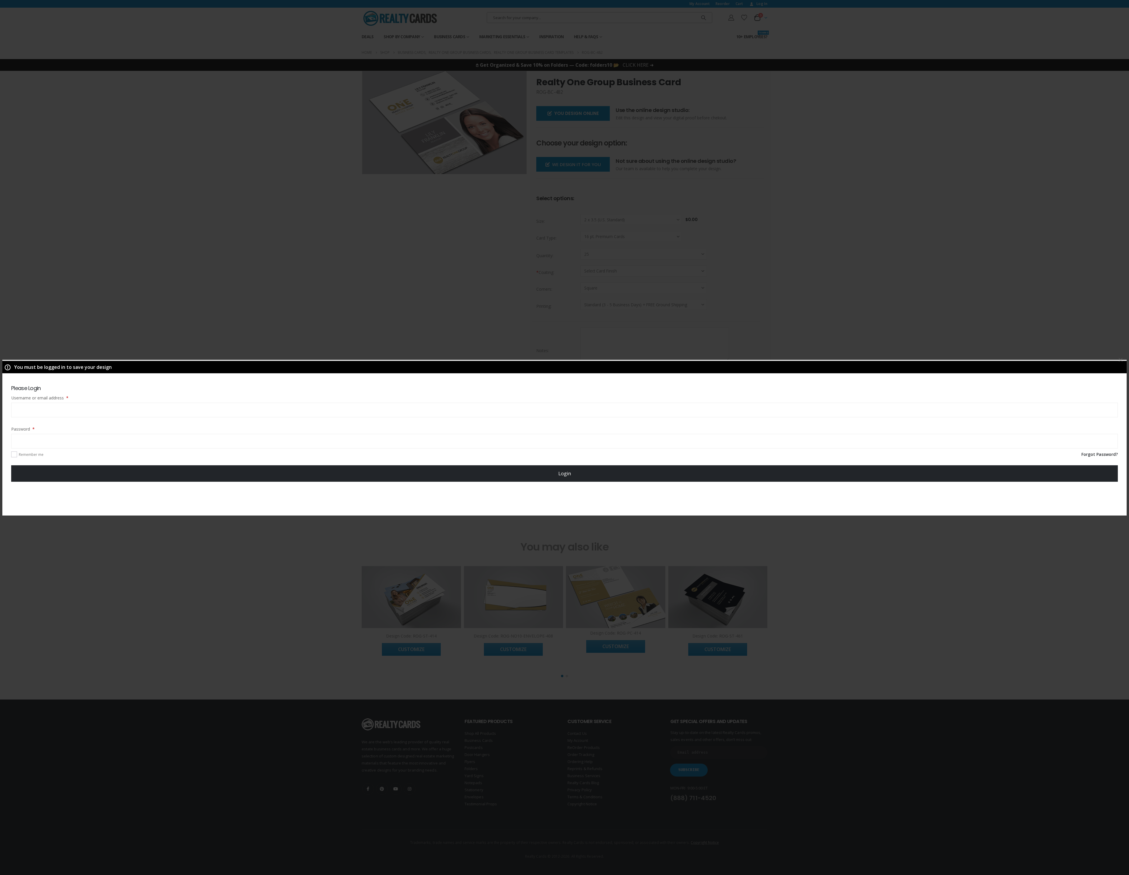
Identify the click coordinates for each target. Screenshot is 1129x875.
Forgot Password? (1099, 454)
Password (31, 429)
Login (564, 473)
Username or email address (48, 398)
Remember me (31, 454)
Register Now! (565, 498)
